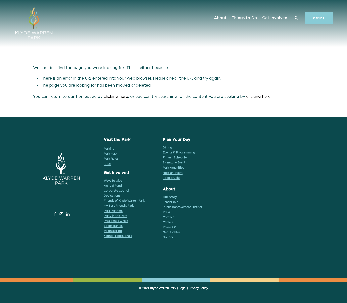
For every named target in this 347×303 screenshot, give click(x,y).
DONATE (319, 18)
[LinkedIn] (68, 214)
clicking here (116, 96)
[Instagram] (61, 214)
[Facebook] (55, 214)
